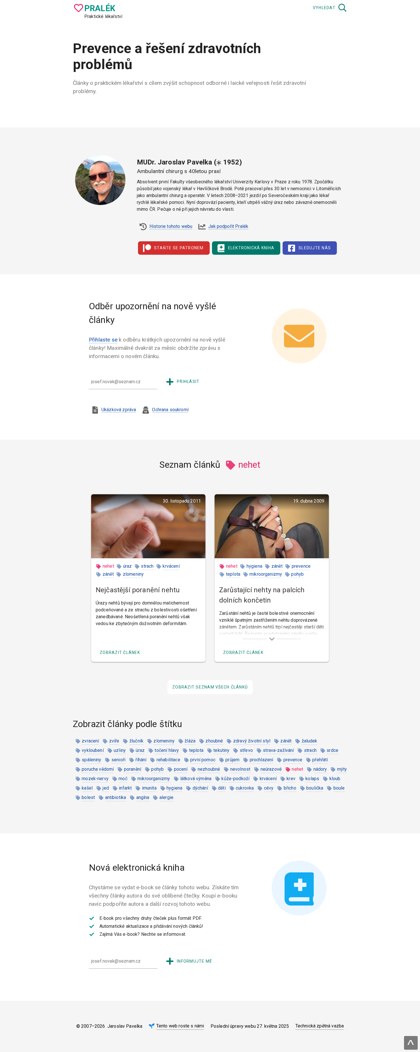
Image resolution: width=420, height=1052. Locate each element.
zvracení (90, 741)
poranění (132, 769)
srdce (332, 750)
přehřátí (320, 759)
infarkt (125, 788)
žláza (190, 741)
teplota (233, 574)
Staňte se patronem (179, 248)
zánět (108, 574)
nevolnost (240, 769)
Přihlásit (188, 381)
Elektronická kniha (251, 248)
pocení (181, 769)
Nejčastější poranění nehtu (138, 590)
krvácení (171, 566)
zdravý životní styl (251, 741)
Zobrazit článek (120, 652)
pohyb (297, 574)
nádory (320, 769)
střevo (246, 750)
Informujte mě (194, 961)
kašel (87, 788)
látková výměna (195, 778)
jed (106, 788)
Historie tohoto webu (170, 226)
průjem (232, 759)
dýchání (200, 788)
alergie (166, 797)
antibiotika (115, 797)
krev (291, 778)
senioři (118, 759)
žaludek (309, 741)
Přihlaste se (103, 339)
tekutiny (221, 750)
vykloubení (93, 750)
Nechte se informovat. (163, 934)
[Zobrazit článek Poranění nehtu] (148, 526)
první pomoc (202, 759)
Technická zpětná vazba (319, 1026)
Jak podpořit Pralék (228, 226)
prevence (301, 566)
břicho (290, 788)
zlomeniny (133, 574)
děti (222, 788)
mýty (342, 769)
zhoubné (214, 741)
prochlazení (261, 759)
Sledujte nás (315, 248)
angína (142, 797)
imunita (149, 788)
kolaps (312, 778)
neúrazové (271, 769)
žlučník (136, 741)
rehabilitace (168, 759)
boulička (314, 788)
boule (339, 788)
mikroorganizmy (265, 574)
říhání (140, 759)
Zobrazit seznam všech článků (210, 687)
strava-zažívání (278, 750)
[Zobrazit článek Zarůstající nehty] (272, 526)
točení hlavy (167, 750)
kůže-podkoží (235, 778)
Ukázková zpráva (118, 409)
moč (123, 778)
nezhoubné (209, 769)
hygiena (254, 566)
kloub (335, 778)
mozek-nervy (95, 778)
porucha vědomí (98, 769)
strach (147, 566)
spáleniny (91, 759)
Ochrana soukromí (170, 409)
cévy (269, 788)
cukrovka (245, 788)
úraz (127, 566)
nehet (108, 566)
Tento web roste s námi (180, 1026)
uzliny (120, 750)
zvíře (114, 741)
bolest (88, 797)
